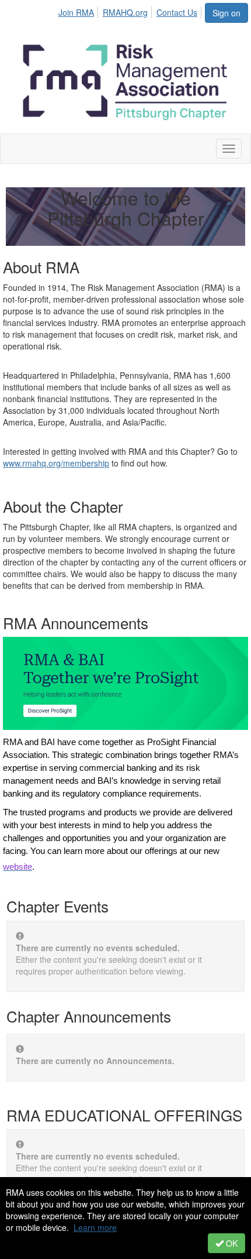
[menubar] (131, 10)
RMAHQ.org (125, 12)
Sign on (226, 13)
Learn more (95, 1227)
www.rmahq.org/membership (56, 463)
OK (231, 1243)
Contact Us (176, 12)
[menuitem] (79, 10)
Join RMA (76, 12)
